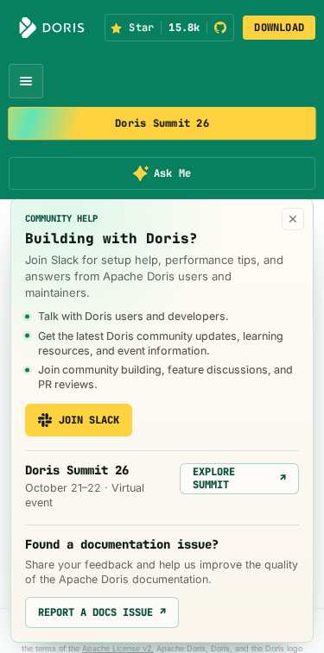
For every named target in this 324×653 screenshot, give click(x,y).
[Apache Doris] (52, 27)
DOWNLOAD (279, 28)
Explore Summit (239, 478)
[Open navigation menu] (26, 81)
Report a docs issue (102, 612)
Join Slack (89, 420)
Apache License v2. (118, 648)
